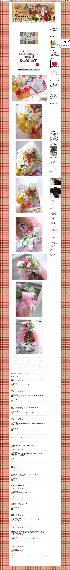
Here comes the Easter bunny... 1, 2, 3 (55, 240)
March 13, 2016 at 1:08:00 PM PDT (18, 455)
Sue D (14, 549)
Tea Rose (28, 361)
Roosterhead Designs (16, 518)
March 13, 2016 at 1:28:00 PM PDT (18, 470)
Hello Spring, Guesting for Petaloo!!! (55, 225)
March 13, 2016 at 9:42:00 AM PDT (18, 419)
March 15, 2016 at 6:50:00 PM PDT (18, 551)
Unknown (14, 444)
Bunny (14, 394)
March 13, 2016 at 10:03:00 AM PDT (18, 425)
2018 (52, 208)
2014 (52, 249)
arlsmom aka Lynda (16, 507)
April (53, 222)
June (53, 219)
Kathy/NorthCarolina (16, 428)
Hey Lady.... (53, 226)
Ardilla (14, 537)
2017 (52, 209)
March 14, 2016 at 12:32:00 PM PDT (18, 521)
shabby (53, 229)
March (53, 223)
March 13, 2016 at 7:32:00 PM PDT (18, 510)
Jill (13, 473)
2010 (52, 254)
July (52, 218)
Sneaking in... (54, 242)
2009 (52, 255)
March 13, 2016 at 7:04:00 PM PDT (18, 499)
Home (29, 555)
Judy (14, 452)
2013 (52, 250)
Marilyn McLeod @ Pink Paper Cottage (19, 530)
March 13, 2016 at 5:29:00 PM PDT (18, 481)
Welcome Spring (41, 357)
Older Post (45, 555)
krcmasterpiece (15, 478)
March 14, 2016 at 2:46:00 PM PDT (18, 534)
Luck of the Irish (54, 243)
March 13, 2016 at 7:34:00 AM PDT (18, 403)
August (53, 217)
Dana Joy (14, 411)
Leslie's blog (39, 356)
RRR (22, 356)
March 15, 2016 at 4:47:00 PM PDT (18, 546)
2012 (52, 251)
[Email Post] (27, 373)
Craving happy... (54, 234)
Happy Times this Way (55, 228)
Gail (14, 422)
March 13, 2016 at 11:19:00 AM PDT (18, 441)
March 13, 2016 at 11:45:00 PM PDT (18, 515)
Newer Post (13, 555)
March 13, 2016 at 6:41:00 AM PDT (18, 396)
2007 (52, 258)
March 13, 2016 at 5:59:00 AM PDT (18, 380)
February (53, 245)
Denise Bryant (15, 458)
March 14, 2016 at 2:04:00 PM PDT (18, 527)
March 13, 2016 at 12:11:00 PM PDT (18, 449)
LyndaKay (15, 383)
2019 (52, 207)
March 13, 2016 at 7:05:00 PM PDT (18, 504)
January (53, 246)
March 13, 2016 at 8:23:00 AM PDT (18, 408)
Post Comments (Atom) (18, 557)
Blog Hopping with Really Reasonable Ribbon (55, 237)
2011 (52, 253)
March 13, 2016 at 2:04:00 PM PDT (18, 475)
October (53, 214)
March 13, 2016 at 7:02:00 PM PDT (18, 493)
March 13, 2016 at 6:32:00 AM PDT (18, 391)
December (53, 212)
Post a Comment (14, 553)
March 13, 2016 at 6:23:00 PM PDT (18, 488)
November (53, 213)
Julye (14, 399)
